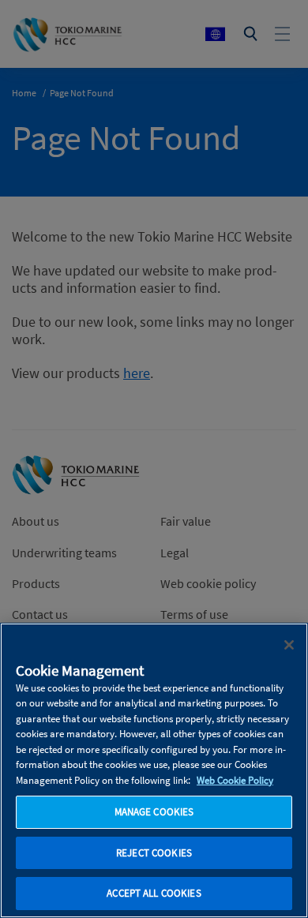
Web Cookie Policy (235, 780)
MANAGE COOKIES (154, 812)
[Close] (289, 645)
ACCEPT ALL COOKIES (154, 893)
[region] (154, 770)
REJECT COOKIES (154, 853)
